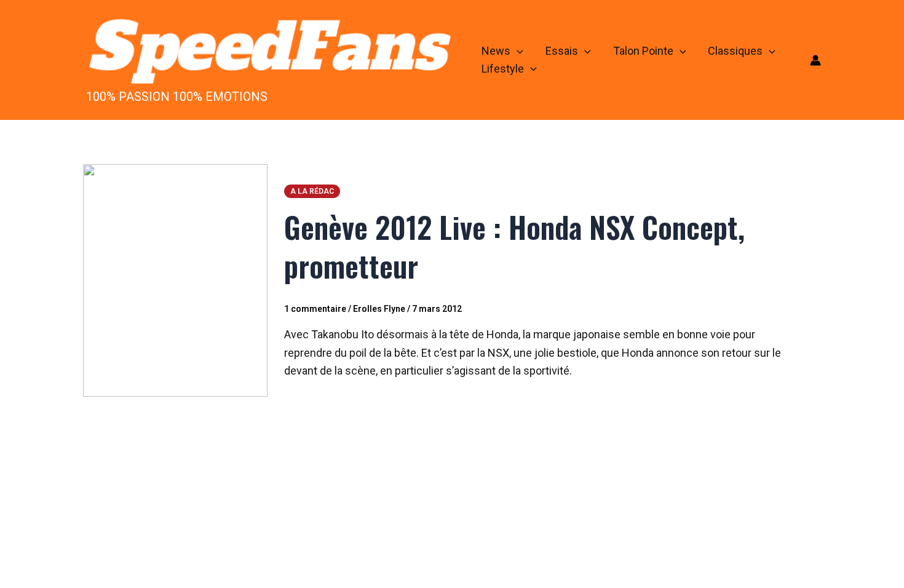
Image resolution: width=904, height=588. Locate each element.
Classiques (735, 50)
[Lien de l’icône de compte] (815, 60)
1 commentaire (315, 309)
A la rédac (312, 191)
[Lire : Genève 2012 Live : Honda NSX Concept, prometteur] (175, 279)
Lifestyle (503, 68)
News (496, 50)
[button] (516, 51)
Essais (561, 50)
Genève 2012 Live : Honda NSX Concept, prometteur (514, 246)
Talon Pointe (643, 50)
